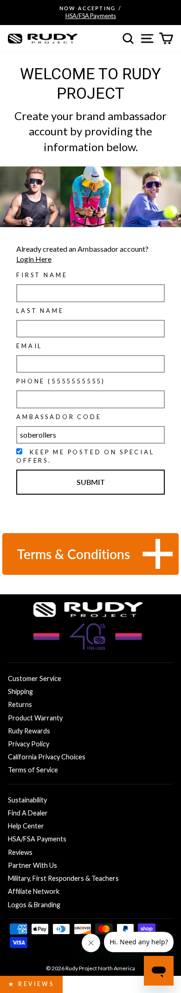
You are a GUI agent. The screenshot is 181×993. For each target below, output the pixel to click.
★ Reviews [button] (31, 983)
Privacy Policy (28, 744)
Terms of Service (33, 770)
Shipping (20, 691)
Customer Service (34, 678)
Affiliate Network (33, 891)
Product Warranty (35, 718)
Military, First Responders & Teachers (63, 878)
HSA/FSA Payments (37, 839)
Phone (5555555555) (60, 381)
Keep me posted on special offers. (85, 456)
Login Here (34, 259)
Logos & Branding (34, 905)
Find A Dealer (28, 813)
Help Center (26, 826)
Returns (20, 704)
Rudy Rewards (29, 731)
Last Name (40, 310)
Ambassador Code (59, 416)
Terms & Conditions (73, 554)
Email (29, 346)
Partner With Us (32, 865)
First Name (41, 275)
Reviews (20, 852)
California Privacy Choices (46, 757)
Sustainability (27, 800)
